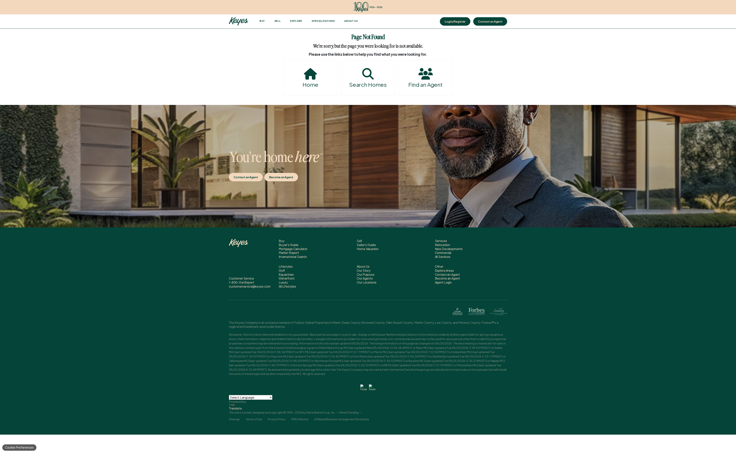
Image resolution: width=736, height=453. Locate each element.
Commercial (443, 253)
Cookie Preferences (19, 447)
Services (441, 241)
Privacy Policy (277, 419)
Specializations (323, 21)
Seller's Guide (366, 245)
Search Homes (368, 84)
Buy (262, 21)
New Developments (449, 249)
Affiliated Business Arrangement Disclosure (341, 419)
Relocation (442, 245)
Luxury (283, 282)
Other (439, 266)
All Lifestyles (287, 286)
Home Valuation (368, 249)
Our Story (363, 270)
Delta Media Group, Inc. (321, 412)
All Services (442, 257)
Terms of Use (254, 419)
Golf (282, 270)
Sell (277, 21)
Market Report (289, 253)
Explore (296, 21)
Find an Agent (425, 84)
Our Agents (365, 278)
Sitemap (234, 419)
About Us (351, 21)
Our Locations (366, 282)
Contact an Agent (490, 21)
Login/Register (455, 21)
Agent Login (443, 282)
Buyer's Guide (288, 245)
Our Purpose (365, 274)
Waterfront (286, 278)
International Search (293, 257)
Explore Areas (444, 270)
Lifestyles (285, 266)
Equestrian (286, 274)
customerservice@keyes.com (249, 286)
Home (310, 84)
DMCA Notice (299, 419)
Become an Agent (281, 177)
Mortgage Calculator (293, 249)
